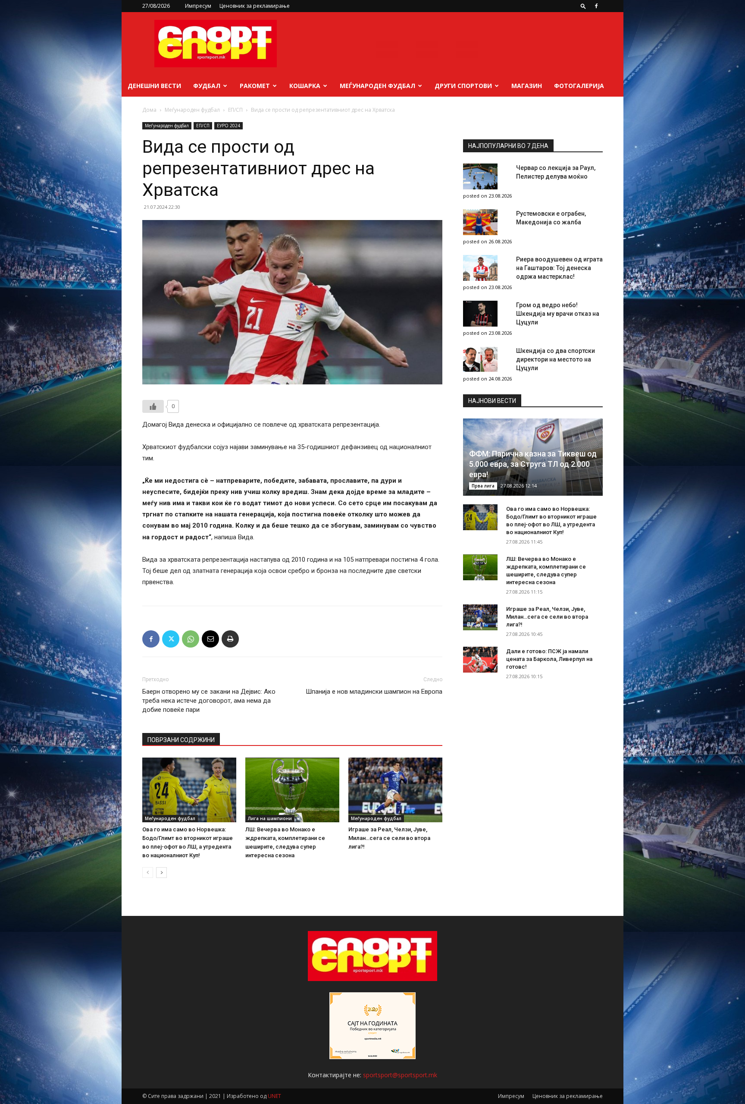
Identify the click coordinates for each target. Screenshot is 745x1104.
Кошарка (304, 86)
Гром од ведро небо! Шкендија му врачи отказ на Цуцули (557, 314)
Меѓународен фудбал (377, 86)
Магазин (526, 86)
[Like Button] (153, 406)
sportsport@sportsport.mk (400, 1075)
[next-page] (161, 872)
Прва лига (483, 486)
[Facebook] (596, 6)
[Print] (230, 639)
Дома (149, 109)
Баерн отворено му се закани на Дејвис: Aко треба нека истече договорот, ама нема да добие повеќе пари (208, 701)
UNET (274, 1096)
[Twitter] (170, 639)
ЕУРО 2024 (228, 126)
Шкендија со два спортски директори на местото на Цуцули (555, 359)
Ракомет (255, 86)
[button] (583, 6)
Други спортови (463, 86)
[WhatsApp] (190, 639)
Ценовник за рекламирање (254, 5)
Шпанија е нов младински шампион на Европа (374, 691)
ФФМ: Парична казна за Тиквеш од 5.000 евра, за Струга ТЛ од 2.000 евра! (533, 464)
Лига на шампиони (270, 818)
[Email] (210, 639)
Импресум (198, 5)
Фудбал (206, 86)
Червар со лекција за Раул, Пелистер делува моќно (555, 172)
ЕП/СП (235, 109)
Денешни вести (154, 86)
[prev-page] (147, 872)
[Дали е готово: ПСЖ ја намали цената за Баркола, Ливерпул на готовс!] (480, 660)
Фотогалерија (579, 86)
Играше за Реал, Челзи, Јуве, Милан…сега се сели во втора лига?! (389, 838)
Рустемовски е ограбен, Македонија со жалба (551, 218)
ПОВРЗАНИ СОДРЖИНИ (181, 739)
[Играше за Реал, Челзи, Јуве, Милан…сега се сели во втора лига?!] (395, 790)
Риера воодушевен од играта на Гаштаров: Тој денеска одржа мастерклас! (559, 268)
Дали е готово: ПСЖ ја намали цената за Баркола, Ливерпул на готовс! (549, 659)
